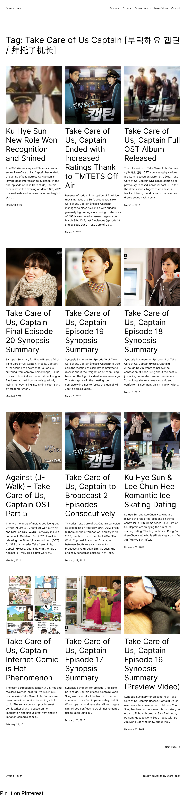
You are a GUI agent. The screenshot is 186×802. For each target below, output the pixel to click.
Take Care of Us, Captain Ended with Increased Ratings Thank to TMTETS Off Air (91, 158)
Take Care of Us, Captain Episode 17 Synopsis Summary (87, 659)
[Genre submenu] (130, 8)
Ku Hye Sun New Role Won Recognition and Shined (31, 145)
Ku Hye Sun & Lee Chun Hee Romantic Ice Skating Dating (150, 491)
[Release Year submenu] (150, 8)
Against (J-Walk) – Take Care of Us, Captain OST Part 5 (28, 495)
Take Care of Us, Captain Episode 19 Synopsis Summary (87, 331)
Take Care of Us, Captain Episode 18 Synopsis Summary (146, 331)
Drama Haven (14, 8)
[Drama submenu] (118, 8)
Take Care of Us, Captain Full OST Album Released (152, 145)
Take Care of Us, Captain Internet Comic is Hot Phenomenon (32, 659)
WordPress (173, 775)
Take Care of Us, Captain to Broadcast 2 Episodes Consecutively (90, 495)
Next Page (172, 746)
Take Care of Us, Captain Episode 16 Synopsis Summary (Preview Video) (152, 664)
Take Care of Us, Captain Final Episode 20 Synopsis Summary (29, 331)
